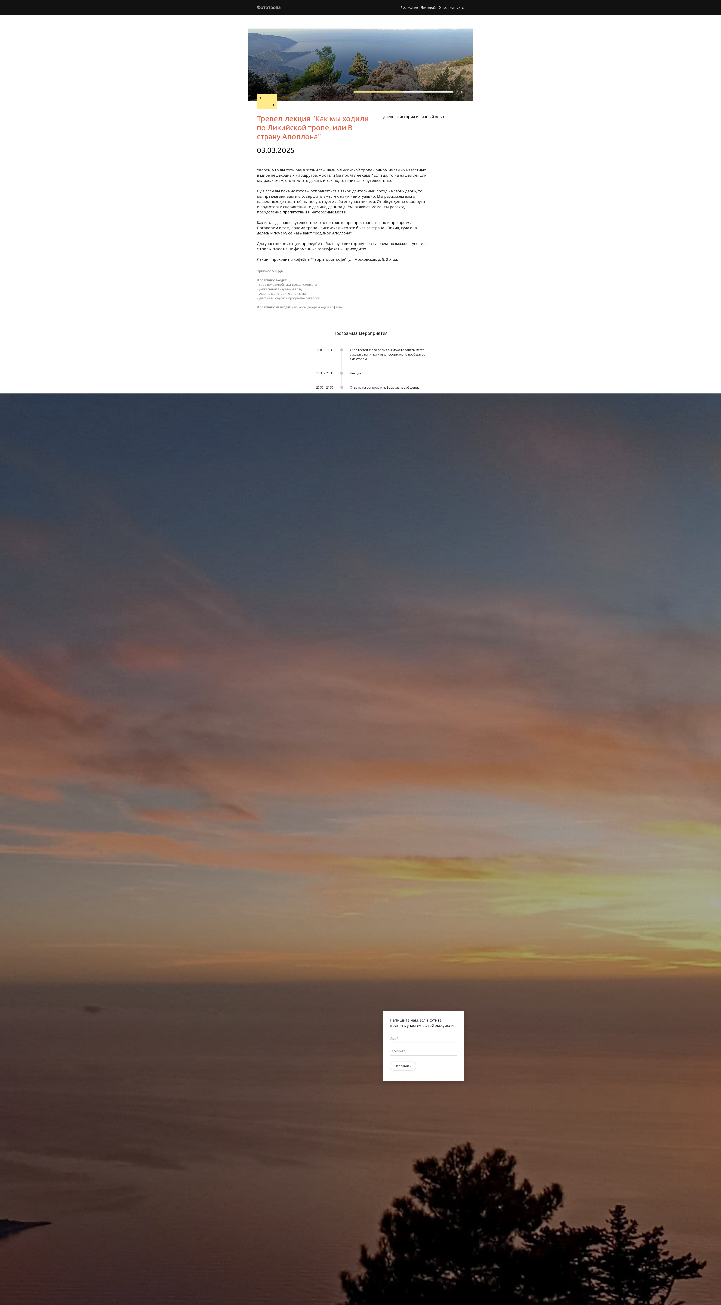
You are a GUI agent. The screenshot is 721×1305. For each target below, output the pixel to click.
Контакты (456, 7)
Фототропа (269, 7)
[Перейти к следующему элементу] (267, 105)
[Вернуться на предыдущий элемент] (267, 97)
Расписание (409, 7)
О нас (442, 7)
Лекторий (428, 7)
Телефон (396, 1051)
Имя (393, 1038)
